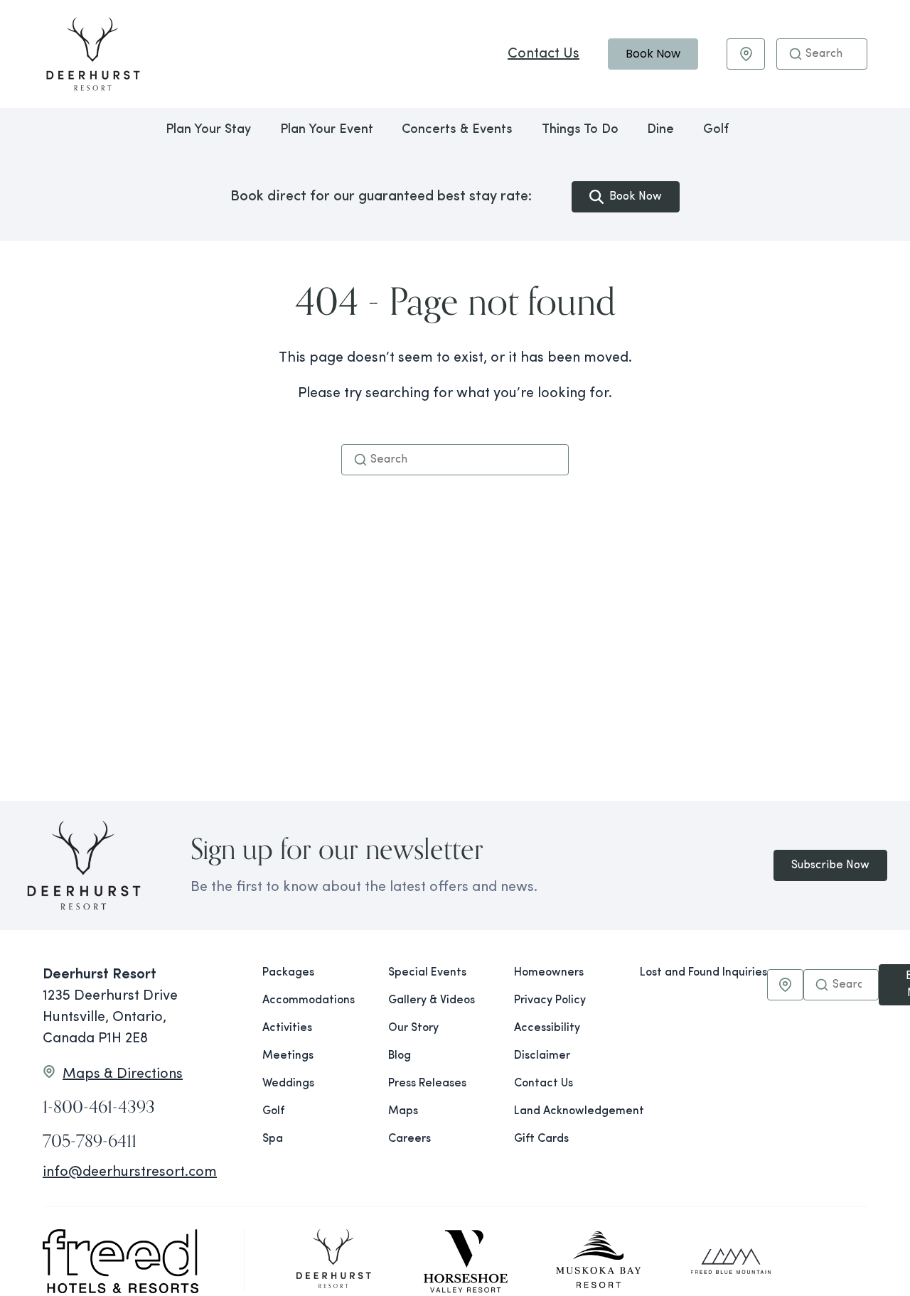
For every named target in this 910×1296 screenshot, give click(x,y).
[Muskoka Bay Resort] (598, 1261)
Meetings (288, 1056)
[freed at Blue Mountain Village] (730, 1261)
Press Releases (427, 1083)
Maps (403, 1111)
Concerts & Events (457, 130)
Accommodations (308, 1000)
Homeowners (549, 972)
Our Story (413, 1028)
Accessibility (547, 1028)
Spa (272, 1139)
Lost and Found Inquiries (703, 972)
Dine (660, 130)
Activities (287, 1028)
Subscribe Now (830, 865)
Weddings (288, 1083)
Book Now (653, 53)
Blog (399, 1056)
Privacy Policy (550, 1000)
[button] (795, 54)
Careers (409, 1139)
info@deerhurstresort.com (130, 1172)
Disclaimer (542, 1056)
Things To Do (580, 130)
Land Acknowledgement (565, 1111)
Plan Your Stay (208, 130)
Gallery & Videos (431, 1000)
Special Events (427, 972)
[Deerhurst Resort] (333, 1261)
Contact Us (543, 54)
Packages (288, 972)
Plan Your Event (326, 130)
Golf (716, 130)
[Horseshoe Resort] (465, 1261)
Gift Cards (541, 1139)
